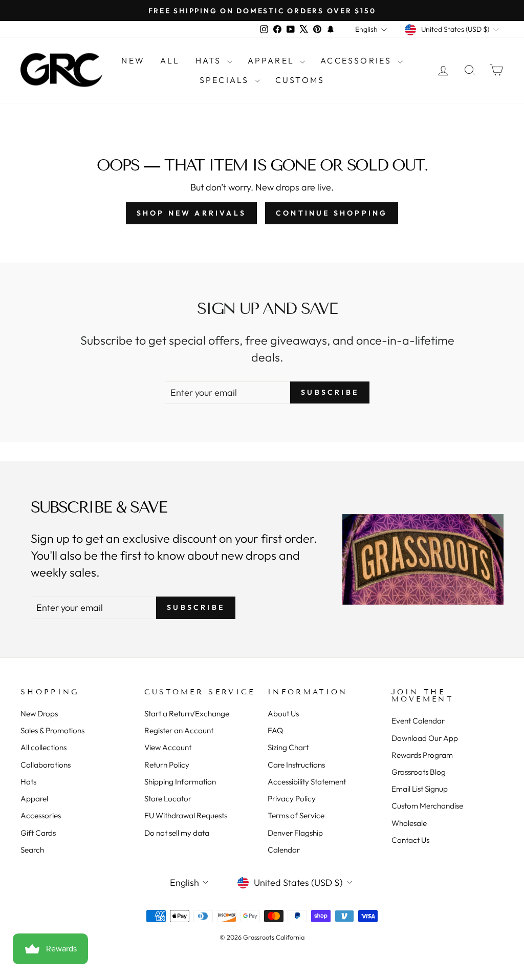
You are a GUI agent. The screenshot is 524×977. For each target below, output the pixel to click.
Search (32, 850)
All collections (43, 747)
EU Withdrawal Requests (185, 815)
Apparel (273, 60)
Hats (210, 60)
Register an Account (178, 730)
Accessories (357, 60)
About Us (283, 713)
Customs (299, 80)
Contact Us (410, 840)
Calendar (284, 850)
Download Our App (424, 738)
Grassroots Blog (418, 772)
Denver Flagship (295, 833)
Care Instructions (296, 765)
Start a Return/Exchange (186, 713)
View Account (167, 747)
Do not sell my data (176, 833)
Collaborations (45, 765)
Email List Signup (419, 789)
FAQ (275, 730)
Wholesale (409, 823)
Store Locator (167, 798)
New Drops (39, 713)
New (133, 60)
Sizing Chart (288, 747)
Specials (226, 80)
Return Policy (166, 765)
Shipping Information (180, 782)
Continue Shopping (331, 213)
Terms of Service (296, 815)
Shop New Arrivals (191, 213)
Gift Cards (38, 833)
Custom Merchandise (427, 806)
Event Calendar (418, 721)
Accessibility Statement (307, 782)
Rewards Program (422, 755)
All (170, 60)
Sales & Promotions (52, 730)
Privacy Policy (292, 798)
